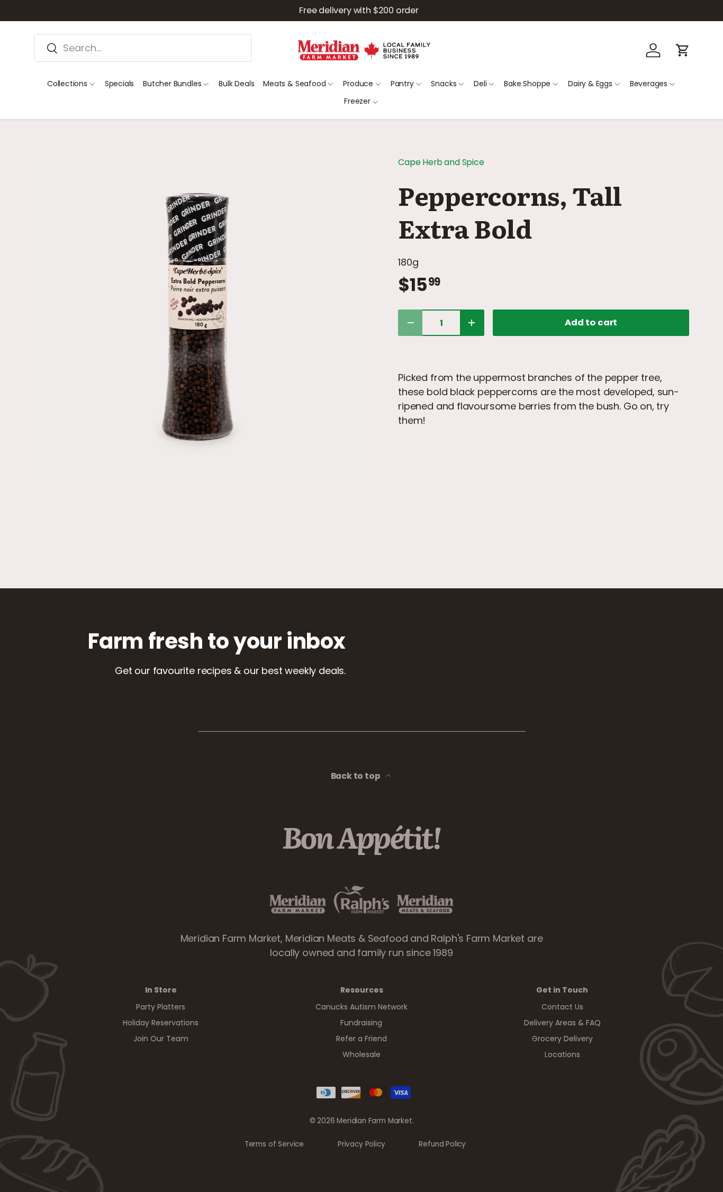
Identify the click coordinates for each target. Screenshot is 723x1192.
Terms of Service (274, 1144)
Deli (480, 83)
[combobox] (142, 47)
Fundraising (361, 1022)
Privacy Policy (361, 1144)
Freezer (357, 101)
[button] (682, 50)
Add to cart (591, 322)
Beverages (648, 83)
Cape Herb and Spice (441, 162)
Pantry (402, 83)
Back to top (356, 776)
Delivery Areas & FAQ (562, 1022)
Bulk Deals (236, 83)
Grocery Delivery (562, 1038)
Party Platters (160, 1007)
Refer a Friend (361, 1038)
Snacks (443, 83)
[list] (199, 316)
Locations (562, 1054)
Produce (358, 83)
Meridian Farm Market (374, 1121)
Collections (67, 83)
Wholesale (361, 1054)
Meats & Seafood (294, 83)
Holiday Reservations (160, 1022)
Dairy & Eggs (590, 83)
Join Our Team (160, 1038)
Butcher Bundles (172, 83)
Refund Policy (442, 1144)
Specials (119, 83)
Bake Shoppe (527, 83)
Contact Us (562, 1007)
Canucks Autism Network (361, 1007)
